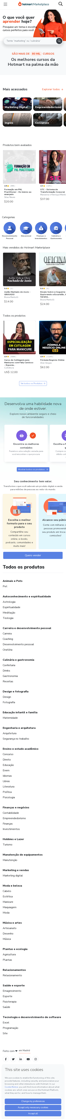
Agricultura (9, 954)
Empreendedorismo (14, 818)
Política (7, 792)
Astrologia (9, 602)
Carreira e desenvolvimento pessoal (27, 628)
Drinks (6, 671)
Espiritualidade (11, 607)
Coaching (8, 639)
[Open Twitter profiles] (13, 1059)
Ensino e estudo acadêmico (20, 749)
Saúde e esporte (14, 985)
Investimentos (11, 829)
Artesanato (9, 928)
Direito (7, 760)
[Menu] (5, 4)
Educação (8, 765)
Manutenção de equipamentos (23, 855)
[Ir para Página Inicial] (33, 4)
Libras (6, 781)
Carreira (7, 633)
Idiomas (7, 776)
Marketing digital (13, 875)
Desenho (8, 933)
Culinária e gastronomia (18, 660)
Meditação (9, 613)
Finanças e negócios (16, 807)
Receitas (8, 681)
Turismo (7, 844)
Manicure (8, 902)
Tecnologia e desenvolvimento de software (32, 1017)
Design (7, 697)
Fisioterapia (9, 1002)
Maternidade (10, 718)
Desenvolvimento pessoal (18, 644)
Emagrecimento (12, 991)
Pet (5, 586)
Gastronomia (10, 676)
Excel (6, 1022)
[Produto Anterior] (3, 168)
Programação (10, 1028)
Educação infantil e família (20, 712)
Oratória (7, 650)
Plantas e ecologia (15, 949)
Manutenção (10, 860)
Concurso (8, 754)
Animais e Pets (13, 581)
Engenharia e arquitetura (19, 728)
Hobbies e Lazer (13, 839)
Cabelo (7, 891)
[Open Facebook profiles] (5, 1059)
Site (5, 1033)
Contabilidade (11, 813)
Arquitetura (9, 733)
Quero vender (33, 555)
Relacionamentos (14, 970)
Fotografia (9, 702)
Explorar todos (51, 89)
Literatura (8, 786)
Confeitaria (9, 665)
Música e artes (12, 923)
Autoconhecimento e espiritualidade (27, 596)
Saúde (6, 1007)
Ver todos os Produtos (31, 383)
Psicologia (9, 797)
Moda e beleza (12, 886)
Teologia (8, 618)
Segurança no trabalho (16, 739)
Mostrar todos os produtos (31, 469)
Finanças (8, 824)
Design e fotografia (15, 691)
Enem (6, 770)
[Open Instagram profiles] (35, 1059)
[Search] (59, 41)
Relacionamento (12, 975)
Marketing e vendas (16, 870)
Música (7, 939)
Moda (6, 913)
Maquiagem (9, 907)
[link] (17, 104)
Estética (8, 896)
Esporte (7, 996)
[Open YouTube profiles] (28, 1059)
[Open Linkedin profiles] (20, 1059)
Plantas (7, 960)
